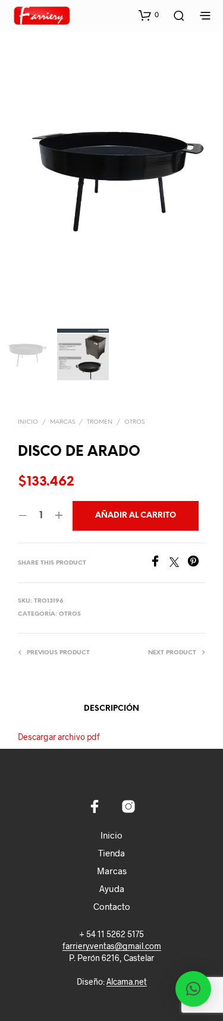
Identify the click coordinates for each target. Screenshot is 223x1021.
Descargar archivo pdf (59, 737)
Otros (134, 422)
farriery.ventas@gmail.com (111, 946)
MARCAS (62, 422)
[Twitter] (178, 563)
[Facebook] (159, 563)
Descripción (111, 709)
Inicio (28, 422)
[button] (149, 15)
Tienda (111, 852)
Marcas (112, 870)
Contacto (111, 906)
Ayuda (111, 888)
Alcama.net (126, 982)
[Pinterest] (196, 563)
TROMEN (99, 422)
